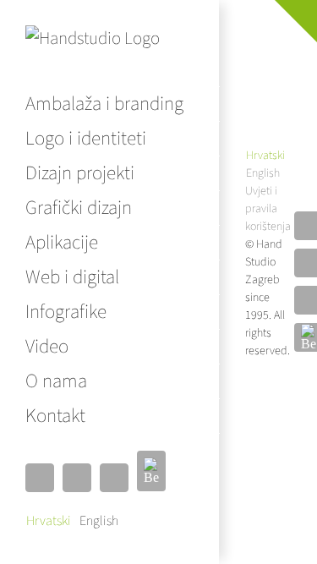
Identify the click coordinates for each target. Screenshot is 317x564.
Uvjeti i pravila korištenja (268, 209)
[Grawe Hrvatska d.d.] (252, 47)
